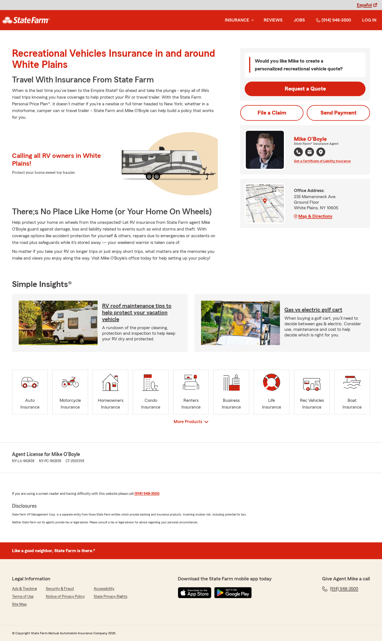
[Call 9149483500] (298, 152)
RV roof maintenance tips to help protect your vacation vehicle (136, 312)
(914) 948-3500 (336, 20)
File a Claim (272, 113)
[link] (26, 20)
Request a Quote (305, 89)
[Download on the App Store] (194, 592)
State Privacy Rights (110, 597)
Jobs (299, 20)
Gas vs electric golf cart (313, 310)
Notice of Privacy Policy (65, 597)
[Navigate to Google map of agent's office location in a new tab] (320, 152)
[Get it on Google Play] (233, 592)
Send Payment (338, 113)
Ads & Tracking (24, 589)
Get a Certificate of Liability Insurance (322, 161)
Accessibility (104, 589)
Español (364, 5)
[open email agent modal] (309, 153)
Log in (369, 20)
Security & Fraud (60, 589)
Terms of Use (23, 597)
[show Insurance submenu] (251, 20)
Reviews (273, 20)
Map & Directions (315, 216)
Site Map (19, 604)
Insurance (237, 20)
